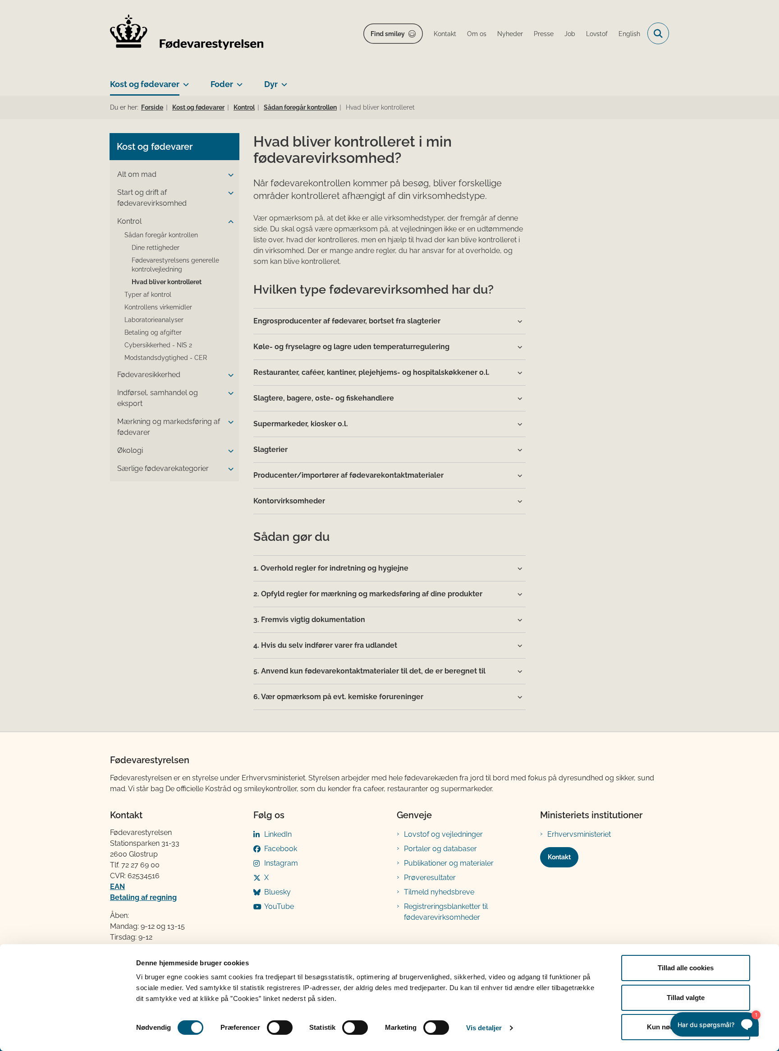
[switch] (280, 1027)
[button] (229, 175)
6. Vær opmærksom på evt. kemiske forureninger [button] (338, 696)
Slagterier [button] (270, 449)
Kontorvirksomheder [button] (289, 501)
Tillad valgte (686, 997)
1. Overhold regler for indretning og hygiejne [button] (330, 568)
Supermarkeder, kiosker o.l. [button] (300, 423)
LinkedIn (278, 834)
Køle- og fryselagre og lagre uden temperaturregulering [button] (351, 346)
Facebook (280, 848)
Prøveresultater (430, 877)
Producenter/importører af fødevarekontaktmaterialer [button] (348, 475)
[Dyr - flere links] (282, 80)
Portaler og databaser (440, 848)
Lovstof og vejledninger (443, 834)
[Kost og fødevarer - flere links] (184, 80)
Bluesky (277, 892)
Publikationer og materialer (449, 863)
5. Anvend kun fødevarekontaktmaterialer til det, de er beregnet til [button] (369, 671)
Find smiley (388, 33)
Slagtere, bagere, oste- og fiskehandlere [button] (323, 398)
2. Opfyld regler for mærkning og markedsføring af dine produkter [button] (367, 594)
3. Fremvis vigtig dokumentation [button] (309, 619)
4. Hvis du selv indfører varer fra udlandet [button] (325, 645)
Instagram (281, 863)
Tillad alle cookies (686, 968)
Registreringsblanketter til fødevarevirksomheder (446, 912)
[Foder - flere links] (238, 80)
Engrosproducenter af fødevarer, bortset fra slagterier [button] (346, 321)
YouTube (279, 906)
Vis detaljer (484, 1028)
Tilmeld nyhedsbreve (439, 892)
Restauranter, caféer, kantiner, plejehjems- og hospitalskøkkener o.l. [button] (371, 372)
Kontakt (559, 857)
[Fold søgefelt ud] (658, 33)
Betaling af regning (143, 897)
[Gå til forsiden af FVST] (186, 33)
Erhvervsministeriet (579, 834)
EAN (117, 886)
